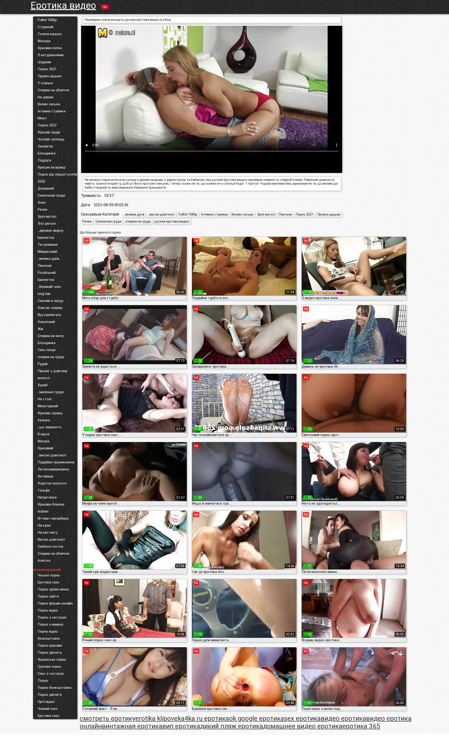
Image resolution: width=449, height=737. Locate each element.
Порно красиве (50, 645)
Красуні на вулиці (51, 167)
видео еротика (343, 718)
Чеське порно (49, 575)
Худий (42, 385)
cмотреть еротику (107, 718)
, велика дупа (48, 259)
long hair (44, 294)
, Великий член (49, 287)
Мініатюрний (48, 406)
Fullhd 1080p (47, 20)
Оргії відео (46, 702)
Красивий (45, 448)
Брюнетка (46, 237)
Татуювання (48, 244)
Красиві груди (49, 132)
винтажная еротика (132, 726)
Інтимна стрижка (51, 111)
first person (47, 223)
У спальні (45, 83)
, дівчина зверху (50, 230)
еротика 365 (361, 726)
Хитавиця (45, 476)
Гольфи (44, 490)
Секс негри (46, 350)
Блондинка (46, 153)
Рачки (42, 209)
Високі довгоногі (51, 539)
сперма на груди (51, 357)
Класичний (46, 322)
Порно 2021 (47, 69)
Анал (42, 202)
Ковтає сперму (50, 308)
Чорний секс (48, 709)
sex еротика (302, 718)
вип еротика (181, 726)
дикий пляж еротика (231, 726)
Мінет (42, 118)
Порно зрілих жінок (53, 589)
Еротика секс (49, 582)
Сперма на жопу (51, 336)
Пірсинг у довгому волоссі (52, 374)
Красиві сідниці (50, 413)
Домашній (46, 188)
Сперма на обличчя (53, 90)
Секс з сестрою (51, 673)
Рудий (42, 364)
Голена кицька (50, 34)
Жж (40, 329)
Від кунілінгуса (49, 315)
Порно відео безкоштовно (49, 635)
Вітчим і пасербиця (53, 518)
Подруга (44, 160)
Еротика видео (63, 5)
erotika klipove (156, 718)
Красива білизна (51, 504)
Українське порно (52, 659)
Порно (43, 680)
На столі (44, 399)
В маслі (43, 434)
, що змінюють (50, 427)
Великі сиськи (49, 104)
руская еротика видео (172, 221)
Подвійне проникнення (56, 462)
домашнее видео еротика (302, 726)
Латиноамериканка (53, 469)
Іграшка (44, 420)
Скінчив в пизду (50, 301)
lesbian (43, 511)
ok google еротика (256, 718)
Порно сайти (48, 596)
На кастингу (47, 532)
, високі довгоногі (52, 455)
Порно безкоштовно (55, 688)
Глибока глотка (50, 546)
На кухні (44, 525)
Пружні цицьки (50, 76)
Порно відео (48, 610)
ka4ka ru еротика (203, 718)
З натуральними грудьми (51, 58)
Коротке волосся (52, 483)
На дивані (45, 97)
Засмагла (45, 146)
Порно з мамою (50, 624)
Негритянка (47, 497)
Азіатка (44, 560)
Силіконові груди (51, 195)
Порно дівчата (50, 652)
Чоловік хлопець (51, 139)
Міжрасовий (47, 251)
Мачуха (43, 441)
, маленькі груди (51, 392)
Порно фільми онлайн (55, 603)
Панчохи (44, 266)
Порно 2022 (47, 125)
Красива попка (50, 48)
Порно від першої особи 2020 (57, 177)
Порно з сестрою (52, 617)
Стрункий (45, 27)
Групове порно (49, 666)
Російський (47, 273)
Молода (44, 41)
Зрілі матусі (47, 216)
